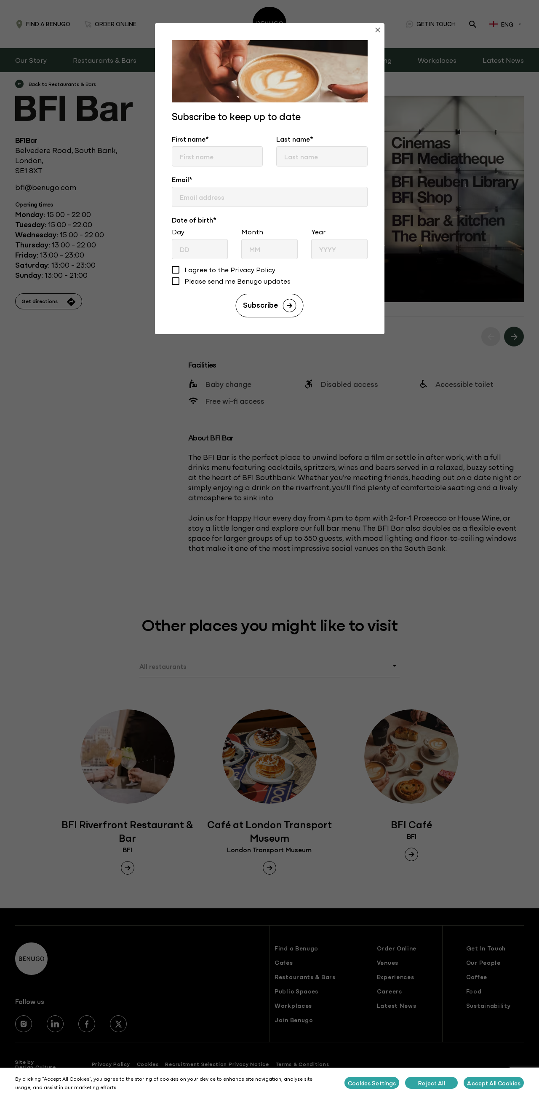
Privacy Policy (252, 269)
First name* (190, 138)
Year (318, 231)
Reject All (431, 1083)
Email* (182, 179)
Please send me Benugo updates (237, 281)
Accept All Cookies (493, 1083)
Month (252, 231)
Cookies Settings (372, 1083)
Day (178, 231)
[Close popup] (377, 31)
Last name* (294, 138)
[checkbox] (175, 271)
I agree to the (229, 270)
